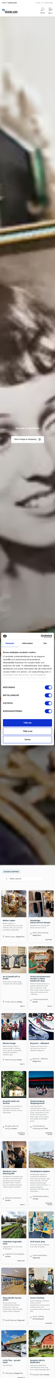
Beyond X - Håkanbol (39, 1043)
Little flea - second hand (11, 1361)
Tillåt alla (27, 723)
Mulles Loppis (9, 920)
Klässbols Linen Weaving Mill (10, 1172)
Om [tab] (45, 643)
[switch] (48, 695)
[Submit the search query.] (6, 878)
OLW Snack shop (37, 1241)
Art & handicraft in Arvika (11, 977)
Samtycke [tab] (10, 643)
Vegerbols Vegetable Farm (12, 1242)
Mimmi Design (9, 1043)
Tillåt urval (27, 731)
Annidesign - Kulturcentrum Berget (40, 921)
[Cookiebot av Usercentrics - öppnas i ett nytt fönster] (41, 636)
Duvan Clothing (37, 1298)
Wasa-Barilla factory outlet (12, 1299)
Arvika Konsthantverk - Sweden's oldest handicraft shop (40, 978)
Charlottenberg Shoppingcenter (37, 1102)
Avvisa (27, 739)
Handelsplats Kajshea (40, 1171)
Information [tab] (27, 643)
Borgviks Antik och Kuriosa (11, 1102)
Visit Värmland (9, 3)
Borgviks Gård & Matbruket (37, 1361)
